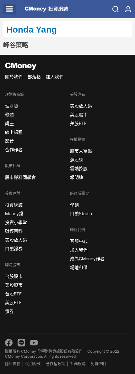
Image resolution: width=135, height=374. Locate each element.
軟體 (9, 114)
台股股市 (14, 276)
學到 (74, 204)
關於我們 (14, 76)
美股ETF (13, 302)
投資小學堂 (16, 222)
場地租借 (79, 267)
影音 (9, 140)
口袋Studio (81, 213)
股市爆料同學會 (20, 177)
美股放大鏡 (16, 239)
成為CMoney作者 (87, 258)
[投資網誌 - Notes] (46, 9)
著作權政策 (55, 363)
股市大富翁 (81, 150)
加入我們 (54, 76)
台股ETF (13, 293)
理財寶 (11, 105)
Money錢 (14, 213)
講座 (9, 123)
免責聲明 (98, 363)
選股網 (76, 159)
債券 (9, 311)
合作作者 (14, 149)
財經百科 (14, 231)
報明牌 (76, 177)
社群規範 (77, 363)
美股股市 (14, 285)
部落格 (34, 76)
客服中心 (79, 241)
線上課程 (14, 132)
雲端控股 (79, 168)
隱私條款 (12, 363)
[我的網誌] (128, 9)
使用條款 (32, 363)
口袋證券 (14, 248)
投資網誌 (14, 204)
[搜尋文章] (115, 9)
